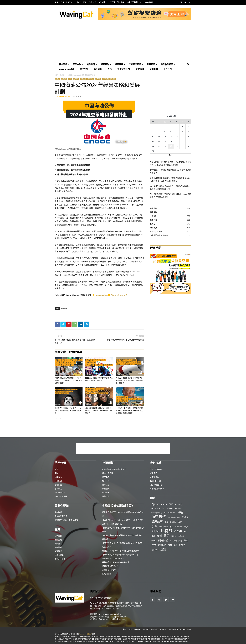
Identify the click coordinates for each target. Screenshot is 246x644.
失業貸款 (173, 522)
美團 (186, 540)
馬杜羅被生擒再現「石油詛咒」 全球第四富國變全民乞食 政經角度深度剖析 (68, 410)
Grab (163, 508)
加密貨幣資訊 (135, 64)
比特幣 (166, 530)
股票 (153, 544)
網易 (180, 540)
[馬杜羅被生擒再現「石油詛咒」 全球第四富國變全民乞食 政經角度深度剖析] (69, 396)
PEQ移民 (178, 508)
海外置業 (98, 69)
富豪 (180, 521)
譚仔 (170, 545)
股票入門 (83, 79)
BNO (171, 504)
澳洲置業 (58, 539)
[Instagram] (181, 2)
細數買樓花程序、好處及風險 (66, 520)
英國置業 (58, 547)
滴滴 (185, 532)
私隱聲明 (94, 619)
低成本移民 (171, 513)
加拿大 (185, 517)
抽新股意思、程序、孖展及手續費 (115, 562)
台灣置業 (58, 551)
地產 (166, 521)
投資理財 (105, 64)
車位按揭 (105, 496)
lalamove (170, 508)
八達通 (180, 512)
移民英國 (162, 540)
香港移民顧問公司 (157, 488)
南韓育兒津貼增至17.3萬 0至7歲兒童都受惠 (125, 340)
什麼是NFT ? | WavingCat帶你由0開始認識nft (120, 550)
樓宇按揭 (84, 69)
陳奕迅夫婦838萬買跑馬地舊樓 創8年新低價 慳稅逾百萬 (75, 341)
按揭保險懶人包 (61, 516)
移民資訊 (151, 64)
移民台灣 (174, 536)
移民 (110, 69)
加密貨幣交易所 (156, 484)
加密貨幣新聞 (132, 2)
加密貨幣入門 (123, 69)
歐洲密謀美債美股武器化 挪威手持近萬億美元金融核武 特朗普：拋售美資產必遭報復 (129, 380)
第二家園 (173, 540)
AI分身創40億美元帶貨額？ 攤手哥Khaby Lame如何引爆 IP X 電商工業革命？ (98, 410)
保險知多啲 (106, 574)
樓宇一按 (105, 481)
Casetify (179, 504)
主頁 (56, 75)
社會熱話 (111, 2)
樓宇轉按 (105, 477)
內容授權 (113, 619)
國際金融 (77, 64)
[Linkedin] (80, 324)
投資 (79, 2)
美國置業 (58, 543)
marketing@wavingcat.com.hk (112, 616)
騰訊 (163, 549)
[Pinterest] (68, 324)
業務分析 (155, 531)
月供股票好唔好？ (109, 570)
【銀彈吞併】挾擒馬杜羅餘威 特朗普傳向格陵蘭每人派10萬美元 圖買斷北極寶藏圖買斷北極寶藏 (129, 410)
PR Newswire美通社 (63, 97)
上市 (165, 513)
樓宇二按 (105, 484)
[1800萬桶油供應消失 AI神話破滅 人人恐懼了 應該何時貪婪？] (99, 366)
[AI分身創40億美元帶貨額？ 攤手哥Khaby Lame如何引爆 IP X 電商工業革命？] (99, 396)
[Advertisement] (123, 43)
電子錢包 (182, 545)
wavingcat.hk (101, 295)
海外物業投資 (167, 64)
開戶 (175, 545)
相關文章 (60, 352)
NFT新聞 (102, 2)
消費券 (178, 531)
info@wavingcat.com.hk (110, 614)
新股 (186, 526)
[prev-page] (56, 418)
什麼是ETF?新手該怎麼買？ (113, 558)
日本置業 (58, 536)
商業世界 (91, 64)
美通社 (62, 75)
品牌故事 (92, 2)
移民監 (153, 541)
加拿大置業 (59, 555)
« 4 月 (169, 155)
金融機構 (154, 69)
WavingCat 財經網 (85, 634)
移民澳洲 (181, 536)
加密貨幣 (158, 516)
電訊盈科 (155, 549)
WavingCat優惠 (146, 2)
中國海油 (64, 308)
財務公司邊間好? (156, 469)
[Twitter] (185, 2)
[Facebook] (177, 2)
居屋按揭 (105, 492)
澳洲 (153, 536)
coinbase (155, 508)
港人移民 (120, 2)
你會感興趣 (75, 352)
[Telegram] (86, 324)
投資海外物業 (163, 527)
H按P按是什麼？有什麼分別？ (114, 469)
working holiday (156, 513)
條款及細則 (103, 619)
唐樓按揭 (105, 488)
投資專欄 (119, 64)
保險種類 (140, 69)
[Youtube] (189, 2)
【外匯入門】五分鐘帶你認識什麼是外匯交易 (120, 554)
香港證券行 (154, 477)
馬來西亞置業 (60, 559)
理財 (85, 2)
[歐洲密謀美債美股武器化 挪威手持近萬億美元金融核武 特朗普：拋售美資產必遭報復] (130, 366)
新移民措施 (178, 527)
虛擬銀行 (153, 473)
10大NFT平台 (155, 481)
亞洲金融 (63, 79)
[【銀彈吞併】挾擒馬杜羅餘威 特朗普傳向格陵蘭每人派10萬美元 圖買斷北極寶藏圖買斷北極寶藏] (130, 396)
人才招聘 (121, 619)
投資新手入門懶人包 (110, 566)
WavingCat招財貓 (119, 295)
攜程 (171, 526)
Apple (155, 504)
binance (164, 504)
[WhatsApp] (74, 324)
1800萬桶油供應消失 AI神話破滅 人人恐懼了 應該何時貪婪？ (170, 171)
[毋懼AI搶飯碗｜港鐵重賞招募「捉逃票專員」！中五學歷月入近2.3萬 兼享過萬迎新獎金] (69, 366)
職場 (56, 375)
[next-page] (60, 418)
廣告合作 (167, 69)
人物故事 (88, 405)
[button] (188, 64)
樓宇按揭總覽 (107, 473)
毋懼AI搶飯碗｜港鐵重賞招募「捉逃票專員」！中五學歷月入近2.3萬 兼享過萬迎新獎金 (68, 380)
